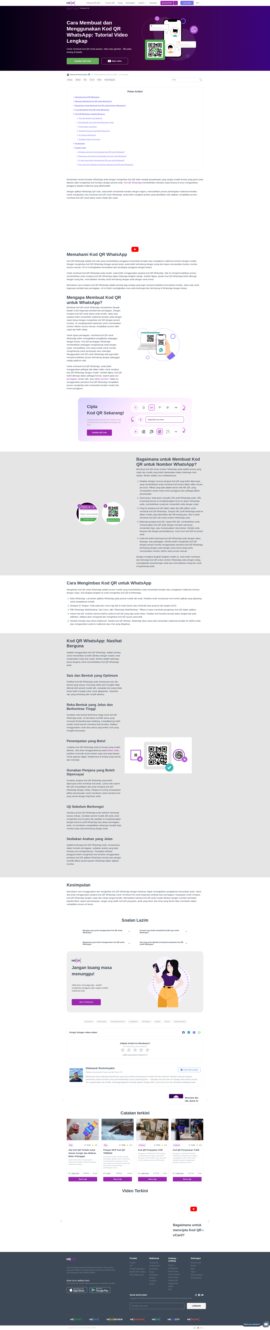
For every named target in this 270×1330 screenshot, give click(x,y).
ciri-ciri (92, 80)
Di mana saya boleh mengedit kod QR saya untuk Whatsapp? (102, 160)
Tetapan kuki (173, 1278)
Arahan (75, 8)
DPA (170, 1284)
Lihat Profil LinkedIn (190, 1070)
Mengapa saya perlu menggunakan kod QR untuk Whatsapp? (102, 152)
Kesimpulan (80, 143)
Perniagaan (146, 1021)
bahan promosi (101, 379)
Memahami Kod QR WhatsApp (87, 97)
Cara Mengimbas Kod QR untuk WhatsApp (92, 110)
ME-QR (69, 8)
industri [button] (141, 3)
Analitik (157, 1021)
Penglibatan (133, 1021)
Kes (85, 80)
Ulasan (152, 1279)
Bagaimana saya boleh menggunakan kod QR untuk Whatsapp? (103, 156)
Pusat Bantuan (196, 1273)
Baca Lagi (83, 1179)
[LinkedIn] (89, 75)
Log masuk (187, 3)
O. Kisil (108, 1173)
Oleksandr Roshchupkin (79, 74)
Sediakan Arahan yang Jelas (89, 139)
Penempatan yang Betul (88, 127)
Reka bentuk (102, 1021)
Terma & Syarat (174, 1269)
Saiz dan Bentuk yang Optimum (90, 118)
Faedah (133, 1257)
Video (99, 80)
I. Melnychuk (75, 1173)
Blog (192, 1264)
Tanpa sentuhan (179, 1021)
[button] (198, 3)
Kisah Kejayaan (110, 80)
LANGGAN (196, 1301)
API (131, 1261)
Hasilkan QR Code (83, 61)
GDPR (170, 1281)
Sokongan (153, 3)
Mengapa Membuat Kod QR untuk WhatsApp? (93, 101)
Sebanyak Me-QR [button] (93, 3)
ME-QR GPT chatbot (137, 1267)
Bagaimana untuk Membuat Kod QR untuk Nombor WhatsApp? (100, 106)
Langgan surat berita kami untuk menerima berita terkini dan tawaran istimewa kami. (161, 1293)
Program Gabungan (137, 1264)
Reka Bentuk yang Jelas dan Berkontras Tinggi (96, 122)
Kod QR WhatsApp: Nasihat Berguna (90, 114)
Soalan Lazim (80, 148)
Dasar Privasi (173, 1266)
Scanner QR (110, 3)
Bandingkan (130, 3)
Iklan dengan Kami (137, 1270)
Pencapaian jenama (117, 1021)
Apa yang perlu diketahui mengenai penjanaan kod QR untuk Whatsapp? (106, 165)
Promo (167, 1021)
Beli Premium (86, 1002)
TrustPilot (152, 1276)
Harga (120, 3)
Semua (70, 80)
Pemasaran (88, 1021)
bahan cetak (113, 750)
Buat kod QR (167, 3)
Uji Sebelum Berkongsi (87, 135)
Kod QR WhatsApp (133, 183)
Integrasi (152, 1273)
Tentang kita (153, 1257)
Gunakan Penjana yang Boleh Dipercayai (94, 131)
